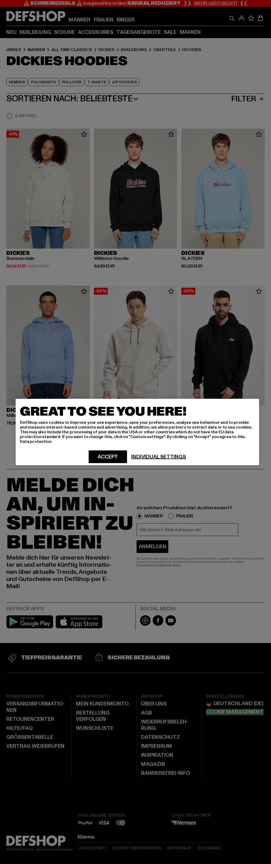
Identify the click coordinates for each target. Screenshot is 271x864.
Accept (108, 457)
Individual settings (158, 457)
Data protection (36, 441)
